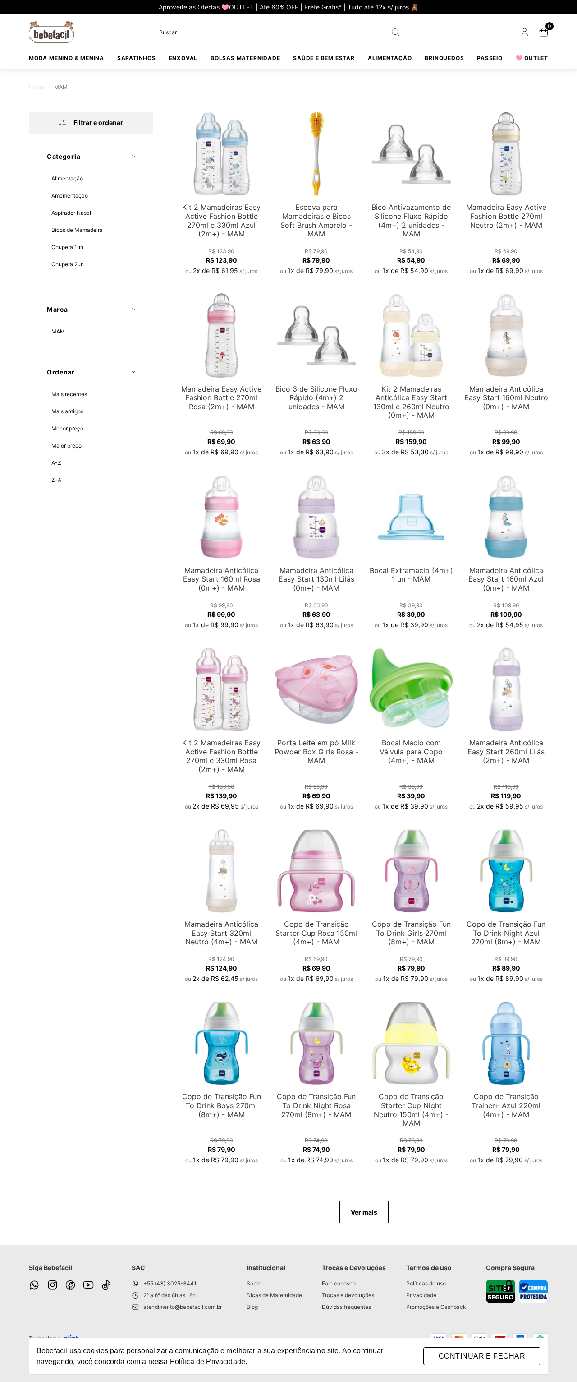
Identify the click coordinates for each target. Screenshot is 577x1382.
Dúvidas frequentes (346, 1306)
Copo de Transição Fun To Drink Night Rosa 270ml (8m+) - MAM (316, 1105)
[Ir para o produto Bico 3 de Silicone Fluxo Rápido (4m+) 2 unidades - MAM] (316, 335)
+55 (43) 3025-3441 (170, 1283)
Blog (252, 1306)
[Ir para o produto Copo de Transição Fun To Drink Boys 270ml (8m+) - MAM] (221, 1043)
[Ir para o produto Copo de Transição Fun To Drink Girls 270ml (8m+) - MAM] (411, 871)
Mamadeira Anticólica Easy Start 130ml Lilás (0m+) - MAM (316, 579)
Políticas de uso (426, 1283)
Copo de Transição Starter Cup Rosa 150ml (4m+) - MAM (316, 933)
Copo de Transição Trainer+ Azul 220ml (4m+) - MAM (506, 1105)
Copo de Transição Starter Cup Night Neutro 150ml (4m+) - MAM (411, 1110)
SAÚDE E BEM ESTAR (324, 58)
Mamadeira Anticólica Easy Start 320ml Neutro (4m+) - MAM (221, 933)
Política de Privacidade (207, 1361)
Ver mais (364, 1212)
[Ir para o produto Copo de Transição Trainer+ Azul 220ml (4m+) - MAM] (506, 1043)
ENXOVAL (183, 58)
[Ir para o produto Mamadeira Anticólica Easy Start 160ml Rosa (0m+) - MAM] (221, 517)
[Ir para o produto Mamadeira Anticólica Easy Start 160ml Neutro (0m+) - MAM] (506, 335)
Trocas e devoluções (348, 1295)
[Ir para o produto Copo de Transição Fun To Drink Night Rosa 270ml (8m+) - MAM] (316, 1043)
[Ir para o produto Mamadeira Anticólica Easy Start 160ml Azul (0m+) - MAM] (506, 517)
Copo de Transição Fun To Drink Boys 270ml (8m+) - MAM (221, 1105)
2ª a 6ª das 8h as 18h (169, 1295)
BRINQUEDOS (444, 58)
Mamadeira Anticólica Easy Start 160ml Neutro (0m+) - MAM (506, 397)
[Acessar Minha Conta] (523, 34)
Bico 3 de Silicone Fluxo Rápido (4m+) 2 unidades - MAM (316, 397)
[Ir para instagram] (52, 1285)
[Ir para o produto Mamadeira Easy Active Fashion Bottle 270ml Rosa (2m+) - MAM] (221, 335)
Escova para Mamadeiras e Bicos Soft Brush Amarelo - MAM (316, 220)
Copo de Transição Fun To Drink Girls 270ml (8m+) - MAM (411, 933)
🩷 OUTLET (532, 58)
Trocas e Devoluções (354, 1267)
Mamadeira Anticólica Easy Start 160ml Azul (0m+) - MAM (506, 579)
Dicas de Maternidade (274, 1295)
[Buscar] (392, 32)
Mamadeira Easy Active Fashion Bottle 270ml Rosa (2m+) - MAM (221, 397)
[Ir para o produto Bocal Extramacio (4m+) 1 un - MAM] (411, 517)
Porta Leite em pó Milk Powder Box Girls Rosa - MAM (316, 751)
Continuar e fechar (482, 1356)
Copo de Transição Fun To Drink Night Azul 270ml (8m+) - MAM (506, 933)
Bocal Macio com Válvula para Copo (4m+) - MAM (411, 751)
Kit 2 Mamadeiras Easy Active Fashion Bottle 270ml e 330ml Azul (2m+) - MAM (221, 220)
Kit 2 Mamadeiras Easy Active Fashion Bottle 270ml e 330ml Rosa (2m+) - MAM (221, 756)
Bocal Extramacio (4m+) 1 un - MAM (411, 575)
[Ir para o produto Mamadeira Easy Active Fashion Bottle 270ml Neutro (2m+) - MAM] (506, 154)
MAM (61, 86)
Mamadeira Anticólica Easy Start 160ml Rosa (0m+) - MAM (221, 579)
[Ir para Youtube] (88, 1285)
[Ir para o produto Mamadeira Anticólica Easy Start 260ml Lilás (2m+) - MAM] (506, 689)
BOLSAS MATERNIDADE (245, 58)
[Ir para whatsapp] (34, 1285)
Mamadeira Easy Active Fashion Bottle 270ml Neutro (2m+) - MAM (506, 216)
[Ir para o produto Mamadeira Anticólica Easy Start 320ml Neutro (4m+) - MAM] (221, 871)
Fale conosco (339, 1283)
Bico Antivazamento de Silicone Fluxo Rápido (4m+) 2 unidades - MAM (411, 220)
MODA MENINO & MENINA (66, 58)
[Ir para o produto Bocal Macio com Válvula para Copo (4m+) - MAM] (411, 689)
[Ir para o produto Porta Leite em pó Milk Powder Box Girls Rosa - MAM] (316, 689)
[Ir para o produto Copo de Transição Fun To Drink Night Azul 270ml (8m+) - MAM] (506, 871)
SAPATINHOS (136, 58)
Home (39, 86)
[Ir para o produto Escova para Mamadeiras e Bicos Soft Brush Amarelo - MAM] (316, 154)
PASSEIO (490, 58)
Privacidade (421, 1295)
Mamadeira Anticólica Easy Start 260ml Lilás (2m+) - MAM (506, 751)
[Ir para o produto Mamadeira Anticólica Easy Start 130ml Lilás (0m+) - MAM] (316, 517)
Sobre (254, 1283)
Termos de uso (429, 1267)
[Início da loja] (51, 32)
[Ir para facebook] (70, 1285)
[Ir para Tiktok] (106, 1285)
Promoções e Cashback (436, 1306)
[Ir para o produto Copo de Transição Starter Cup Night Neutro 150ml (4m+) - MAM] (411, 1043)
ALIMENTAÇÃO (390, 58)
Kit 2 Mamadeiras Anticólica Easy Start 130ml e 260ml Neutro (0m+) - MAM (411, 402)
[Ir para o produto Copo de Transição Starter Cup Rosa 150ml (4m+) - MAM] (316, 871)
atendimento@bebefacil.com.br (182, 1306)
